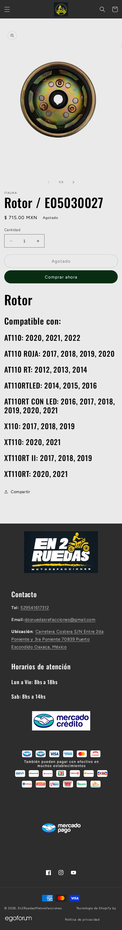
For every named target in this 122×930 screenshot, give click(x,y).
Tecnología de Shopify (94, 908)
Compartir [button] (20, 491)
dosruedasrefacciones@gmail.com (60, 619)
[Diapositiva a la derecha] (73, 182)
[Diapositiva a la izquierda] (48, 182)
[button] (7, 9)
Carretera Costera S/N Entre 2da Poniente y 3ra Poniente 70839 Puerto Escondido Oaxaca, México (57, 639)
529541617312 (34, 607)
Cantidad (12, 230)
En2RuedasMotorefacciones (40, 908)
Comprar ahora (61, 277)
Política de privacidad (82, 919)
